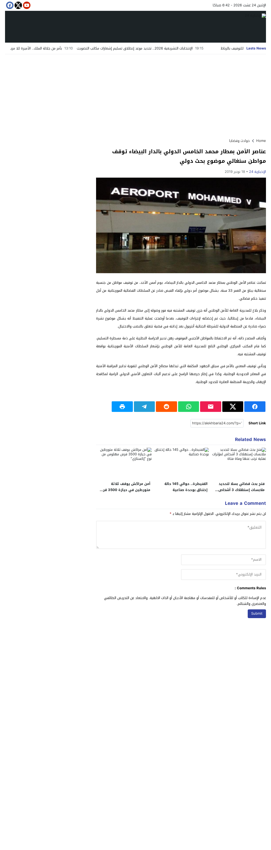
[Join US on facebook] (9, 5)
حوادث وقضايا (239, 140)
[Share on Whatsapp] (188, 406)
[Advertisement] (135, 94)
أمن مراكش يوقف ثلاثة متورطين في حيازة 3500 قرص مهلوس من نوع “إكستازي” (124, 489)
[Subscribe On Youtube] (26, 5)
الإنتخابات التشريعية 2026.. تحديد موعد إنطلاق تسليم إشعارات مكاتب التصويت (154, 48)
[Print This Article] (122, 406)
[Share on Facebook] (255, 406)
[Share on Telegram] (144, 406)
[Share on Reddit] (166, 406)
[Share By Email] (210, 406)
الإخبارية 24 (257, 171)
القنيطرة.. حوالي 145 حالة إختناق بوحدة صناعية (185, 486)
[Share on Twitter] (233, 406)
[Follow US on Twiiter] (17, 5)
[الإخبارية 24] (135, 27)
